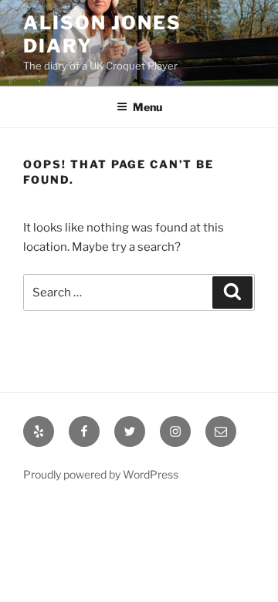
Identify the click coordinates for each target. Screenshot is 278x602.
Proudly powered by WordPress (100, 474)
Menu (147, 106)
